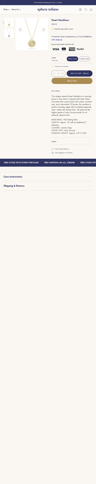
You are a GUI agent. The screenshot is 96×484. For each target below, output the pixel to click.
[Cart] (91, 10)
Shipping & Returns (14, 186)
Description (56, 91)
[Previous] (5, 3)
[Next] (91, 3)
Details (54, 141)
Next (43, 29)
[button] (6, 10)
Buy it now (72, 81)
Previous (20, 29)
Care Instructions (13, 176)
